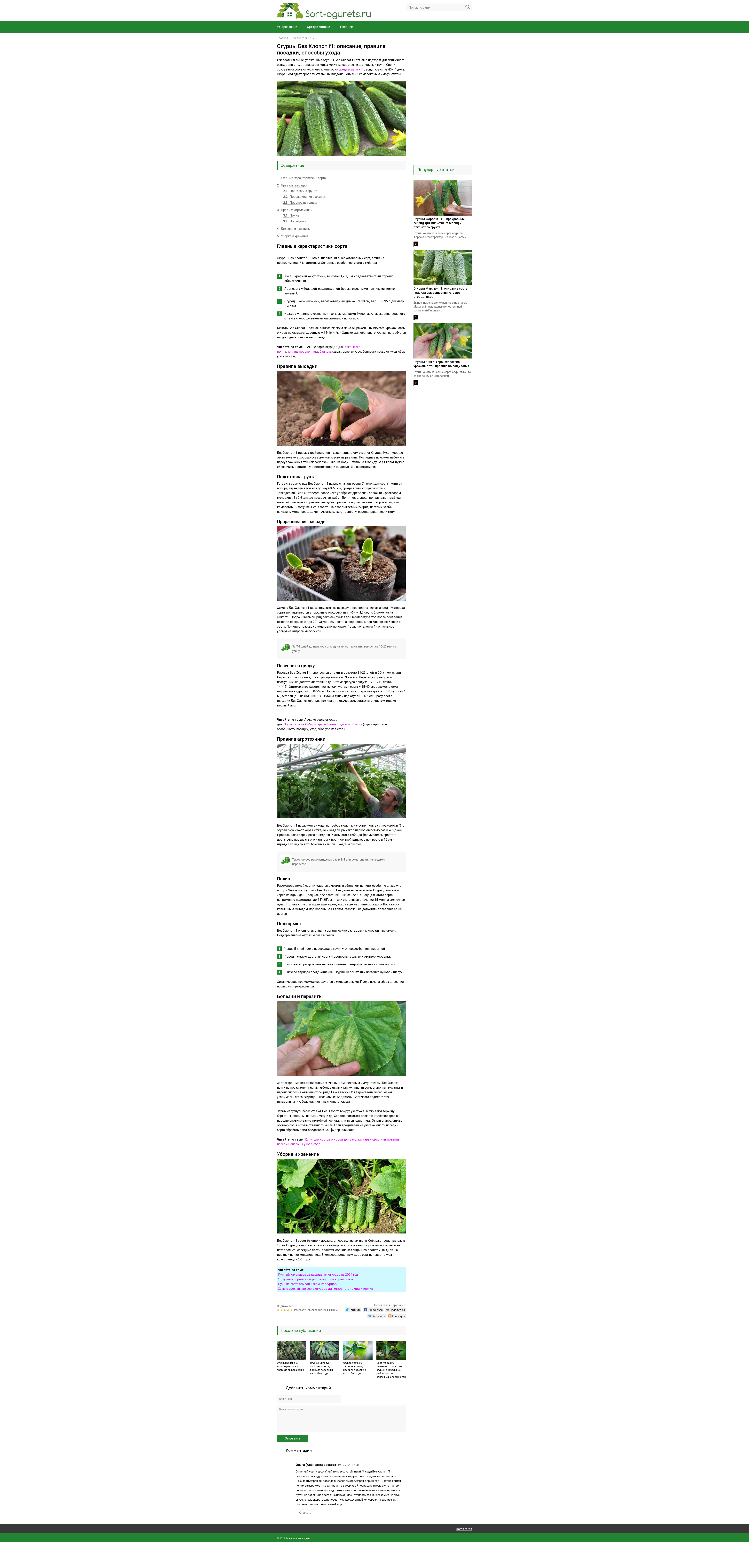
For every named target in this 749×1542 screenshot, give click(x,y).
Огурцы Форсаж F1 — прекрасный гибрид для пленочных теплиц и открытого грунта (439, 223)
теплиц (293, 351)
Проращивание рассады (304, 197)
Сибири (310, 724)
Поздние (346, 27)
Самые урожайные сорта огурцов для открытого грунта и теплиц (325, 1288)
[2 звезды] (282, 1310)
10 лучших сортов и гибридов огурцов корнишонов (316, 1279)
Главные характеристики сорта (301, 178)
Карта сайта (464, 1528)
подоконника (308, 351)
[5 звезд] (292, 1310)
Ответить (305, 1512)
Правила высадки (292, 185)
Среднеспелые (318, 27)
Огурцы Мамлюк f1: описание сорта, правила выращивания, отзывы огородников (441, 293)
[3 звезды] (285, 1310)
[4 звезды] (288, 1310)
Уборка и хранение (292, 236)
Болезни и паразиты (294, 229)
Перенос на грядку (300, 202)
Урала (321, 724)
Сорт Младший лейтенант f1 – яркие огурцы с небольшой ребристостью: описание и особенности (391, 1369)
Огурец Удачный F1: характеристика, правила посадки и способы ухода (354, 1368)
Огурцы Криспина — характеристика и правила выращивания (290, 1366)
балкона (326, 351)
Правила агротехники (294, 210)
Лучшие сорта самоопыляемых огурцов (307, 1284)
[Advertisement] (443, 101)
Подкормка (294, 221)
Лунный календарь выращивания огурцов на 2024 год (318, 1274)
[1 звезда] (278, 1310)
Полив (291, 215)
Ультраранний (287, 27)
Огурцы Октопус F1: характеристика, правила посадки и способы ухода (321, 1368)
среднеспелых (349, 69)
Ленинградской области (344, 724)
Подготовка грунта (300, 191)
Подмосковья (294, 724)
